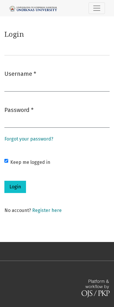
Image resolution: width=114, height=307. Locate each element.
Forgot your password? (28, 139)
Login (15, 187)
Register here (47, 210)
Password (19, 109)
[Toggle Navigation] (97, 8)
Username (20, 73)
